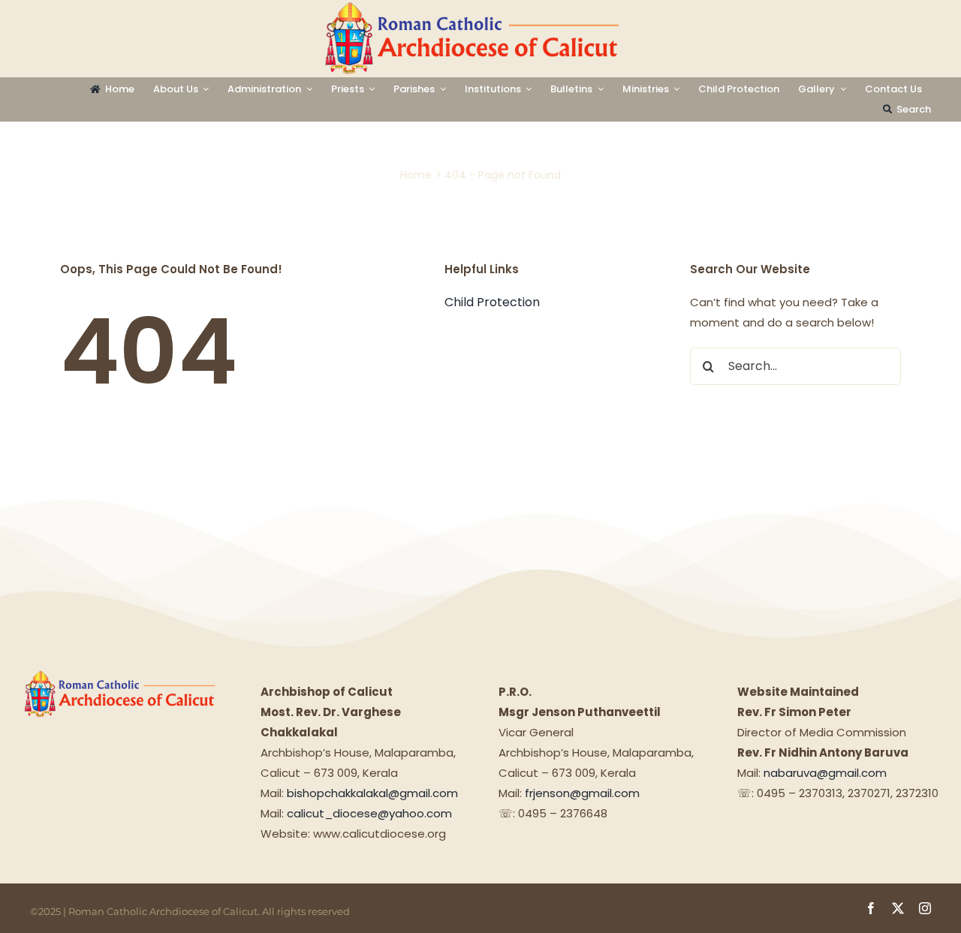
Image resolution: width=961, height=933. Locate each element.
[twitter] (898, 908)
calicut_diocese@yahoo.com (369, 813)
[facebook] (871, 908)
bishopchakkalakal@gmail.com (372, 793)
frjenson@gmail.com (582, 793)
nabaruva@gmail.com (825, 773)
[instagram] (925, 908)
